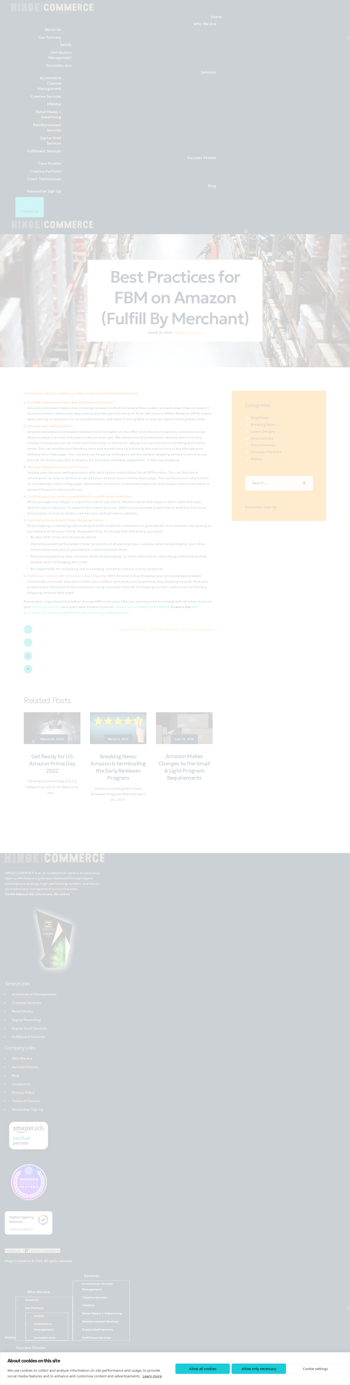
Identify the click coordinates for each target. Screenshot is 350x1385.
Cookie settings (315, 1368)
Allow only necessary (259, 1368)
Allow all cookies (202, 1368)
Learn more (152, 1376)
